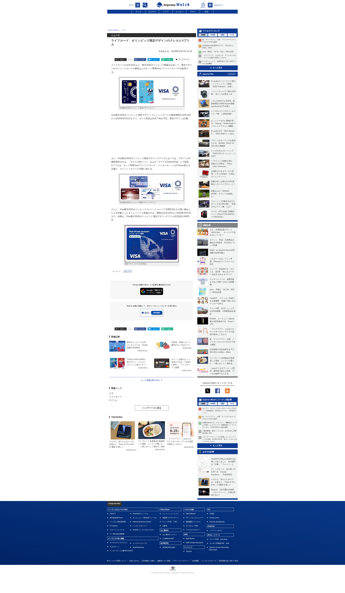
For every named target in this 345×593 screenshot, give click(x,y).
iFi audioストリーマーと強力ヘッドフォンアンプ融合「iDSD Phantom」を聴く (223, 84)
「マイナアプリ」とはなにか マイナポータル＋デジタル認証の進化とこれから (223, 331)
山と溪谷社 (165, 530)
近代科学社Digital (168, 547)
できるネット (115, 547)
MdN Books (190, 539)
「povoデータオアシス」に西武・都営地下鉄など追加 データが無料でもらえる (222, 371)
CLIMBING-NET (168, 539)
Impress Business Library (142, 522)
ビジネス (152, 12)
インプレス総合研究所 (118, 522)
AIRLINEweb (190, 514)
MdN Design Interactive (194, 543)
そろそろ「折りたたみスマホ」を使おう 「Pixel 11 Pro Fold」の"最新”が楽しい (223, 482)
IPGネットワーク (214, 535)
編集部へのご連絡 (163, 561)
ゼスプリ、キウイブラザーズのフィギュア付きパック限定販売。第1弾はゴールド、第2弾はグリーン (219, 410)
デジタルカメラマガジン (119, 543)
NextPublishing (138, 547)
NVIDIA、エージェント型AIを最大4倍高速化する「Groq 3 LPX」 (222, 321)
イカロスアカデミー (193, 530)
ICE (209, 509)
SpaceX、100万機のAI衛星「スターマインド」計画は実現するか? (223, 492)
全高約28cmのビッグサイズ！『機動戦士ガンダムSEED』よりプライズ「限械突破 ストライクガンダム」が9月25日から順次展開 (219, 425)
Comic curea (214, 518)
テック (138, 12)
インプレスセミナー (140, 526)
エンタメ (179, 12)
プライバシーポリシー (181, 561)
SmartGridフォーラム (140, 514)
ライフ (166, 12)
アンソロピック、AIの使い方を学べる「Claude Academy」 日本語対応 (223, 472)
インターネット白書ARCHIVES (121, 551)
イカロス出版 (189, 509)
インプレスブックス (140, 543)
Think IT (113, 514)
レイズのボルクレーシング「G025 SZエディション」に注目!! (223, 153)
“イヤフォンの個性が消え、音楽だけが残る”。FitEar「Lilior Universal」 (222, 163)
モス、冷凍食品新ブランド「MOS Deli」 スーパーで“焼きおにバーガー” (222, 232)
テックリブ (188, 547)
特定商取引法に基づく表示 (228, 561)
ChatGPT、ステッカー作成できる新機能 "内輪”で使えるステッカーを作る (223, 301)
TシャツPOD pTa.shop (218, 539)
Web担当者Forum (116, 518)
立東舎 (164, 526)
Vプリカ (113, 400)
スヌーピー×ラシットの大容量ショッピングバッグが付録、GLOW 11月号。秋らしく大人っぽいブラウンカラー (219, 439)
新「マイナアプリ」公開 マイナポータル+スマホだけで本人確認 (222, 342)
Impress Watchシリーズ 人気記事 (217, 400)
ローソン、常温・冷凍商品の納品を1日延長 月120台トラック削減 (222, 242)
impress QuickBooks (217, 522)
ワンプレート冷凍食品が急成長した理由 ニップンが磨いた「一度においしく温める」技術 (151, 444)
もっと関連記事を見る (150, 380)
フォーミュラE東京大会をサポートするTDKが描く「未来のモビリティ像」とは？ (223, 204)
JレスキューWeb (192, 526)
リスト (130, 59)
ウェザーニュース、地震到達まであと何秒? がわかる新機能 (222, 282)
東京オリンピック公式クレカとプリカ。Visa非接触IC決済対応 (137, 345)
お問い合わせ (134, 561)
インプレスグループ (208, 561)
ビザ (111, 393)
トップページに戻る (151, 408)
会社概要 (195, 561)
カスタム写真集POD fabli (219, 543)
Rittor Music (165, 509)
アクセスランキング (211, 31)
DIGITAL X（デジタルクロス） (144, 530)
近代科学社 (165, 543)
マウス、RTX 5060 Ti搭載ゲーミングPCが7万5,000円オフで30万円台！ (223, 214)
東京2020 (127, 271)
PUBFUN (211, 526)
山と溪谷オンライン (169, 534)
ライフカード (115, 397)
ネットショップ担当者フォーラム (145, 518)
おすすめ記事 (208, 452)
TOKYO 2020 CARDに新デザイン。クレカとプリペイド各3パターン (137, 362)
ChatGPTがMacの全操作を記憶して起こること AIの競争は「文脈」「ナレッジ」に (223, 461)
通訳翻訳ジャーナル (193, 522)
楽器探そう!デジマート (170, 518)
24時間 (212, 35)
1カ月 (232, 35)
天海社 (212, 514)
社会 (206, 12)
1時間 (203, 35)
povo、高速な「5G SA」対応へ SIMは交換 (217, 52)
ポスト (122, 59)
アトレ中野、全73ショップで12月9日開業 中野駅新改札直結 (223, 311)
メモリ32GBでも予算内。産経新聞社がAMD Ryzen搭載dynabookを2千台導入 (223, 103)
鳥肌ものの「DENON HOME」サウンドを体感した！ (222, 193)
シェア (142, 59)
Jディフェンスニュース (194, 518)
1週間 (222, 35)
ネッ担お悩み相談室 (117, 534)
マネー (193, 12)
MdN (186, 534)
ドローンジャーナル (117, 530)
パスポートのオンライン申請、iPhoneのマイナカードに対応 (222, 261)
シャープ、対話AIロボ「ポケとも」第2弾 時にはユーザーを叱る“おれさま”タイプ (222, 271)
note (169, 59)
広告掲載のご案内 (148, 561)
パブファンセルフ (216, 530)
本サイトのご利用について (116, 561)
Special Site (208, 74)
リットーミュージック (170, 514)
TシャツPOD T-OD (169, 522)
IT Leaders (114, 526)
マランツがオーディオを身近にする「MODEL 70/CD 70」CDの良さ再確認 (223, 143)
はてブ (155, 59)
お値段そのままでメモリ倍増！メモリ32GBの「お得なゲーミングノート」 (223, 174)
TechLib (189, 551)
